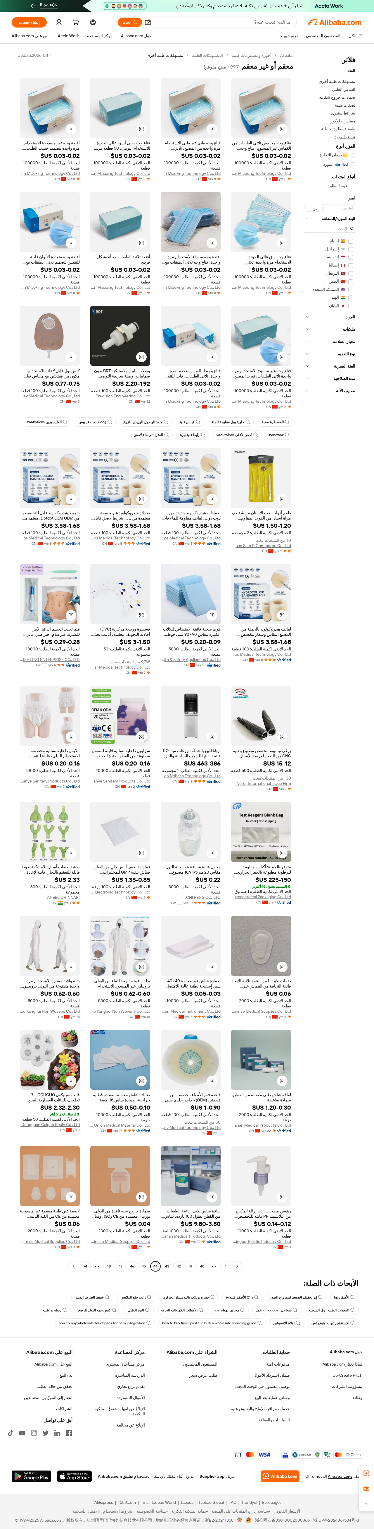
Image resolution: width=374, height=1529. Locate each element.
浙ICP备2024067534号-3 (336, 1520)
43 (167, 1266)
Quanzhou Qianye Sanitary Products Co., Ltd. (120, 781)
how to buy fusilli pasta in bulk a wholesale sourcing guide (209, 1323)
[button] (147, 22)
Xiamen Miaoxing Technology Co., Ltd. (261, 173)
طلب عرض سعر (203, 1375)
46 (132, 1266)
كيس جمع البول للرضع (94, 1310)
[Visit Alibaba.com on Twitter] (45, 1432)
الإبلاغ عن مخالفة (131, 1425)
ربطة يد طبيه (52, 1310)
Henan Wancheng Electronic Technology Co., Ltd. (120, 892)
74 (85, 1266)
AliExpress (103, 1502)
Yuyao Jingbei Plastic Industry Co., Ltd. (261, 1241)
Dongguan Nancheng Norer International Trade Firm (261, 783)
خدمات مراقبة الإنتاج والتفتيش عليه (260, 1408)
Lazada (187, 1502)
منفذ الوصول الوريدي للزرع (142, 422)
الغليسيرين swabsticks (44, 422)
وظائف (356, 1397)
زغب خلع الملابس (133, 1297)
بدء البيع (66, 1375)
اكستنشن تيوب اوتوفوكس (330, 1323)
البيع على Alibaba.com (53, 1364)
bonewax (276, 435)
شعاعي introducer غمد (274, 1310)
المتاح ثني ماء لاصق (148, 435)
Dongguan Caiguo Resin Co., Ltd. (50, 1124)
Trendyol (249, 1502)
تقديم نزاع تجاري (131, 1386)
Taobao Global (211, 1502)
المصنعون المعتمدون (200, 1364)
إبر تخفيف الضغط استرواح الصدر (293, 1297)
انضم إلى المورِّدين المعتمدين (48, 1397)
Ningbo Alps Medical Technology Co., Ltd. (191, 538)
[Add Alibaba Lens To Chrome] (280, 1476)
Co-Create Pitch (347, 1375)
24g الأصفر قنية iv (239, 1297)
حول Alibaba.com (346, 1351)
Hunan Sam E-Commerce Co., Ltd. (261, 545)
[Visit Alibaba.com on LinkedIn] (57, 1432)
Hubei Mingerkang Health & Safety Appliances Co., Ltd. (191, 659)
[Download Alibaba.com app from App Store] (74, 1476)
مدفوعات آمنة (278, 1364)
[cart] (75, 23)
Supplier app (212, 1476)
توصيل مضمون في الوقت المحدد (262, 1386)
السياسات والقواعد (274, 1419)
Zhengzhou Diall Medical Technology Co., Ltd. (120, 667)
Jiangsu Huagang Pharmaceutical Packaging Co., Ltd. (261, 896)
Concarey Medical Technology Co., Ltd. (50, 396)
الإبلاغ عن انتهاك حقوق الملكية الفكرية (120, 1411)
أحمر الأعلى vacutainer (234, 435)
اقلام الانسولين (284, 1323)
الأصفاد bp (341, 1297)
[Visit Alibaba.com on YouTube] (22, 1432)
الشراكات (64, 1408)
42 (179, 1266)
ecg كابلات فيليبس (92, 422)
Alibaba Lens (340, 1476)
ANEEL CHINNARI (63, 897)
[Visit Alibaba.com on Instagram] (33, 1432)
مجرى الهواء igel (226, 1310)
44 (155, 1266)
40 (202, 1266)
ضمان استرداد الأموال (271, 1375)
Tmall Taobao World (158, 1502)
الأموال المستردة (131, 1397)
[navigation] (329, 661)
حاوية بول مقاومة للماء (228, 422)
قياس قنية (187, 422)
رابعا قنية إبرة (190, 435)
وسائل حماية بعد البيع (272, 1397)
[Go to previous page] (237, 1266)
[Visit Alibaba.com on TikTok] (10, 1432)
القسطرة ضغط (272, 422)
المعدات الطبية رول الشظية (329, 1310)
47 (120, 1266)
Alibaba (286, 55)
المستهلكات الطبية (207, 55)
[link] (366, 1473)
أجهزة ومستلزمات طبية (251, 55)
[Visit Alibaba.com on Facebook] (68, 1432)
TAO (232, 1502)
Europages (272, 1502)
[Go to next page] (73, 1266)
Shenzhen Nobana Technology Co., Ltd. (191, 775)
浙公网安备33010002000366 (282, 1520)
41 (190, 1266)
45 (144, 1266)
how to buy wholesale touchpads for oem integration (102, 1323)
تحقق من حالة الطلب (54, 1386)
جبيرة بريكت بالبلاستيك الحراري (186, 1297)
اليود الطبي (136, 1310)
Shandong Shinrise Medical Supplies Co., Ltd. (261, 1011)
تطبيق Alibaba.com (115, 1476)
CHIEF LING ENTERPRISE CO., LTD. (50, 659)
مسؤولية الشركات (347, 1386)
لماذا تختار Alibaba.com (342, 1364)
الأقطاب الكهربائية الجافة (179, 1310)
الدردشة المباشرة (130, 1375)
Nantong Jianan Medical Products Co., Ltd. (261, 1125)
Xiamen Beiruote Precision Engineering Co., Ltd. (120, 396)
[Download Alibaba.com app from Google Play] (31, 1476)
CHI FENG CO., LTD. (203, 897)
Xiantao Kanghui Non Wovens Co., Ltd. (120, 1011)
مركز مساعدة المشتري (125, 1364)
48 (109, 1266)
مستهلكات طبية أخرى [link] (165, 55)
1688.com (127, 1502)
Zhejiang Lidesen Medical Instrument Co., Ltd (191, 1011)
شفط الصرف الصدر (89, 1297)
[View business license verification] (240, 1520)
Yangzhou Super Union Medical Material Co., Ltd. (120, 1125)
